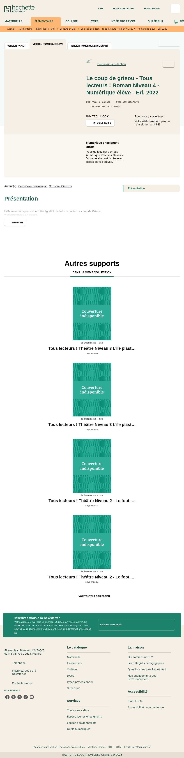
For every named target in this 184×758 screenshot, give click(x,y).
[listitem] (7, 697)
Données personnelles (45, 747)
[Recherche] (175, 8)
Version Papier (16, 45)
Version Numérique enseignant (89, 45)
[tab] (15, 21)
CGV (118, 747)
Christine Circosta (60, 186)
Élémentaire (25, 28)
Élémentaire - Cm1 (46, 28)
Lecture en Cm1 (68, 28)
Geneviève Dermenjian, (33, 186)
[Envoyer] (171, 625)
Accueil (11, 28)
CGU (110, 747)
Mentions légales (97, 747)
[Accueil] (19, 8)
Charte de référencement (137, 747)
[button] (98, 8)
